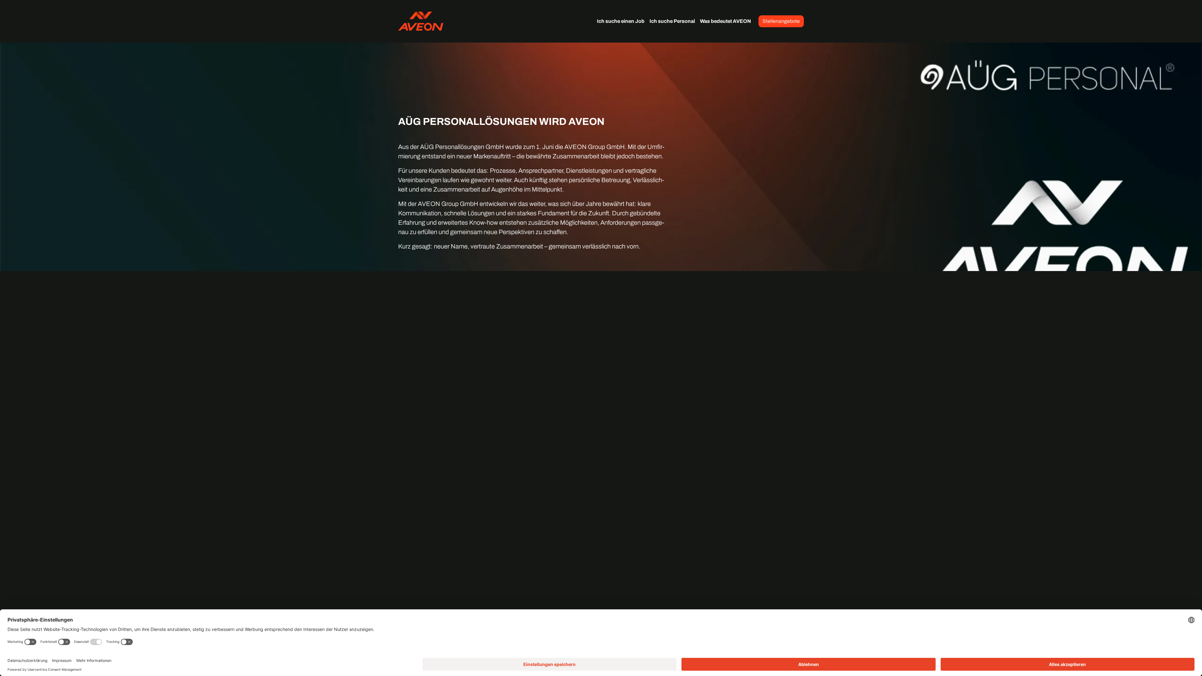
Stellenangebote (781, 21)
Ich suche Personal (672, 21)
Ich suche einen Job (621, 21)
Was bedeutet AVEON (725, 21)
